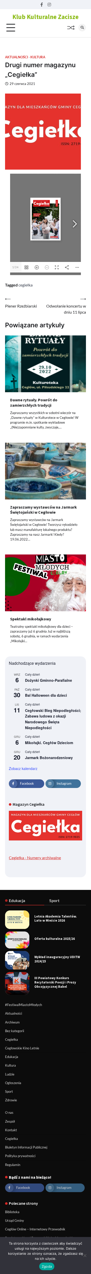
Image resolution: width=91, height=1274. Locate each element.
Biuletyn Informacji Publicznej (26, 1147)
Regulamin (12, 1165)
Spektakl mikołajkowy (30, 618)
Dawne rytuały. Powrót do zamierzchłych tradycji (33, 402)
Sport (9, 1091)
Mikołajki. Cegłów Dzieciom (49, 742)
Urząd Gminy (14, 1220)
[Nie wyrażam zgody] (84, 1255)
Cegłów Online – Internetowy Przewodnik (35, 1229)
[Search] (82, 27)
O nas (9, 1112)
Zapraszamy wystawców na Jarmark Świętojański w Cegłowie (43, 510)
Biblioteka (12, 1212)
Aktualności (16, 57)
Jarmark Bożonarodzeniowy (49, 757)
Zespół (10, 1121)
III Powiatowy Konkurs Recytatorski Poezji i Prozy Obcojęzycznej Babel (55, 982)
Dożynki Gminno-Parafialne (48, 680)
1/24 (15, 267)
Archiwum (12, 1022)
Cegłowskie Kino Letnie (22, 1048)
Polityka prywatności (20, 1156)
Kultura (37, 57)
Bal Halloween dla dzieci (46, 695)
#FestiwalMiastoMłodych (23, 1005)
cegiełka (25, 284)
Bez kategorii (14, 1031)
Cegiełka (11, 1039)
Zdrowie (11, 1100)
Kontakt (11, 1130)
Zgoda (47, 1266)
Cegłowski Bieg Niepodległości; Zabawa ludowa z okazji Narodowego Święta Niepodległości (53, 719)
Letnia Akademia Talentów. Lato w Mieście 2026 (55, 918)
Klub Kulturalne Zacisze (45, 17)
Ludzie (9, 1074)
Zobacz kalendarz (23, 768)
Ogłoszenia (13, 1083)
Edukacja (11, 1057)
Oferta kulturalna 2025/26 (54, 939)
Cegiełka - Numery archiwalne (35, 857)
